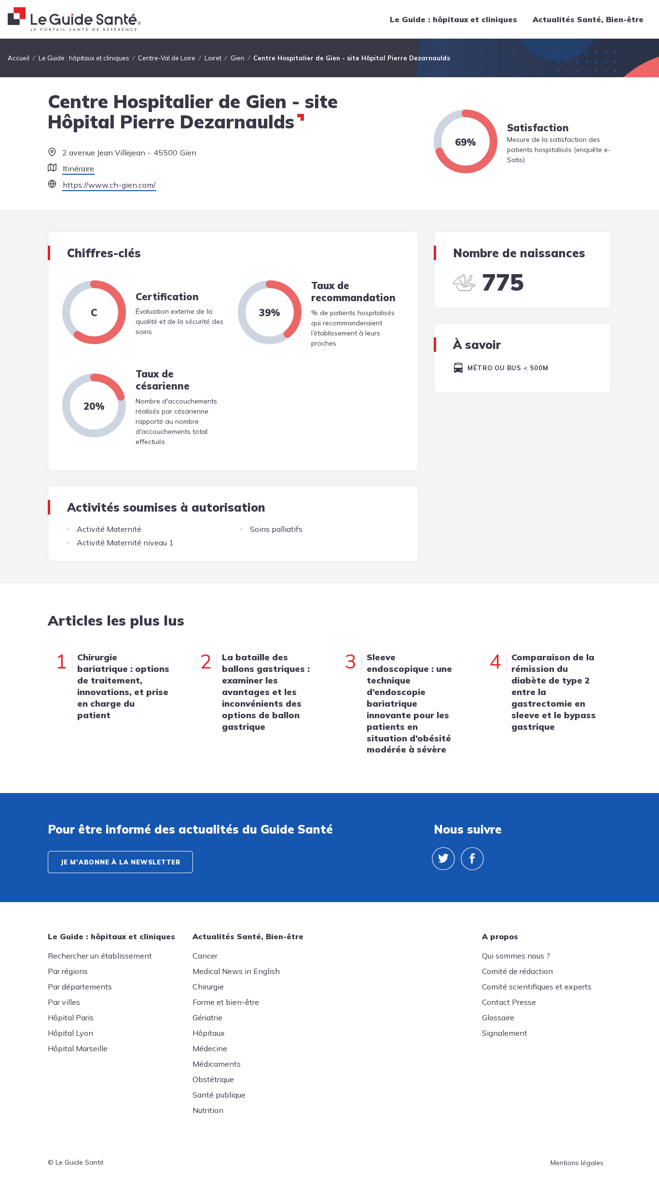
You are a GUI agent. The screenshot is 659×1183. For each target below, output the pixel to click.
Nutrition (207, 1110)
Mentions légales (577, 1162)
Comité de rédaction (517, 971)
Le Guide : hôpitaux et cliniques (453, 19)
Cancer (205, 955)
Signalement (504, 1033)
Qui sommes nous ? (516, 955)
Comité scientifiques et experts (536, 986)
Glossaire (498, 1017)
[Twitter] (443, 858)
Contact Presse (509, 1002)
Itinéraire (78, 168)
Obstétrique (213, 1079)
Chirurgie (208, 986)
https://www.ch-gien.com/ (109, 185)
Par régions (68, 971)
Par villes (64, 1002)
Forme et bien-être (225, 1002)
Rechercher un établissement (100, 955)
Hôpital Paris (71, 1017)
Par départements (80, 986)
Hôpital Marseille (78, 1048)
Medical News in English (236, 971)
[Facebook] (472, 858)
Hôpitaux (208, 1033)
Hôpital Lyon (70, 1033)
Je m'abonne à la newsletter (120, 862)
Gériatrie (207, 1017)
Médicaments (216, 1064)
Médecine (209, 1048)
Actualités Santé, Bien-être (588, 19)
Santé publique (219, 1094)
